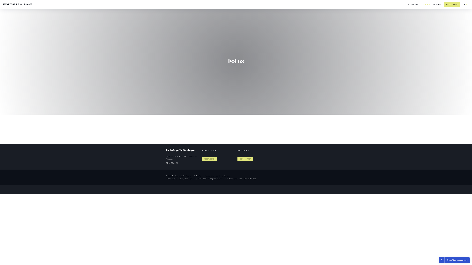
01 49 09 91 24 (172, 163)
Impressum (172, 179)
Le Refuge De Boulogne (17, 4)
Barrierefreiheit (250, 179)
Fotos (425, 4)
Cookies (240, 179)
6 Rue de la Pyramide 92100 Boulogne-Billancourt (181, 157)
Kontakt (437, 4)
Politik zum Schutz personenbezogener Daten (217, 179)
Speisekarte (413, 4)
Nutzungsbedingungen (188, 179)
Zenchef (227, 176)
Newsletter (245, 159)
